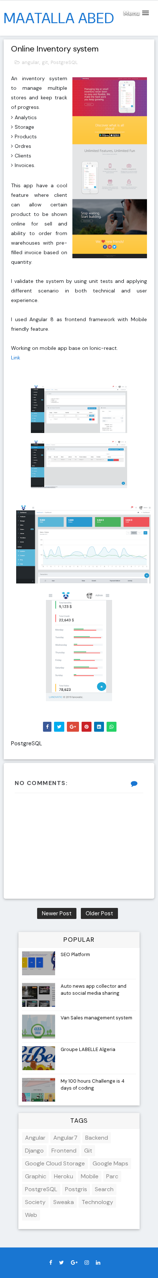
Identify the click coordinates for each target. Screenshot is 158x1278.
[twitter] (61, 1263)
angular (30, 62)
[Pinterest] (107, 1260)
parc (112, 1176)
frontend (63, 1150)
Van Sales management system (96, 1018)
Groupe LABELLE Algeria (88, 1049)
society (35, 1202)
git (45, 62)
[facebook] (50, 1263)
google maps (110, 1163)
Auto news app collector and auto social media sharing (93, 989)
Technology (97, 1202)
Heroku (63, 1176)
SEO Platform (75, 954)
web (31, 1215)
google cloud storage (55, 1163)
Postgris (76, 1189)
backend (96, 1138)
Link (15, 357)
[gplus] (74, 1263)
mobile (89, 1176)
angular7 (65, 1138)
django (34, 1150)
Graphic (35, 1176)
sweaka (63, 1202)
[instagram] (87, 1263)
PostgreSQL (64, 62)
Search (104, 1189)
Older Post (99, 913)
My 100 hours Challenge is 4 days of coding (93, 1084)
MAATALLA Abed (59, 18)
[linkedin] (98, 1263)
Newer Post (57, 913)
